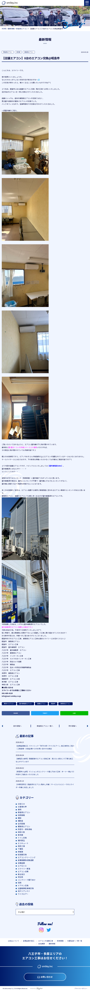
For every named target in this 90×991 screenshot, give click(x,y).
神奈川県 (21, 832)
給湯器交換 (22, 854)
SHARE (15, 713)
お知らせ (21, 804)
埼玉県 (20, 877)
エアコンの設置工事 (45, 941)
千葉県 (20, 849)
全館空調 (21, 863)
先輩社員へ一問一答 (74, 941)
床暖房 (20, 851)
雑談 (19, 818)
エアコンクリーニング (26, 857)
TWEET (45, 713)
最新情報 (52, 943)
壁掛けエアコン (9, 703)
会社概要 (41, 943)
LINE (74, 713)
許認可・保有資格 (25, 829)
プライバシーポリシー (80, 988)
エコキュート (23, 843)
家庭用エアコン (7, 52)
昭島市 (53, 703)
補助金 (20, 821)
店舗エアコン (41, 703)
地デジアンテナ (24, 891)
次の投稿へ (72, 726)
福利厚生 (21, 840)
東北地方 (21, 874)
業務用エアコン (28, 52)
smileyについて (13, 941)
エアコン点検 (23, 871)
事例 (19, 809)
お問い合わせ (47, 976)
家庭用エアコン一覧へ (45, 726)
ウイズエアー (23, 894)
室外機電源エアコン (25, 703)
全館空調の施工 (28, 941)
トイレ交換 (22, 837)
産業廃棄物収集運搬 (26, 860)
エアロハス (22, 866)
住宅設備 (21, 823)
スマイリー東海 (24, 868)
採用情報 (21, 815)
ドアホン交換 (23, 885)
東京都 (18, 52)
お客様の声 (22, 806)
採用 (19, 882)
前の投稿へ (17, 726)
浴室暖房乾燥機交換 (26, 888)
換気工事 (21, 846)
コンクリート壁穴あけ (26, 880)
